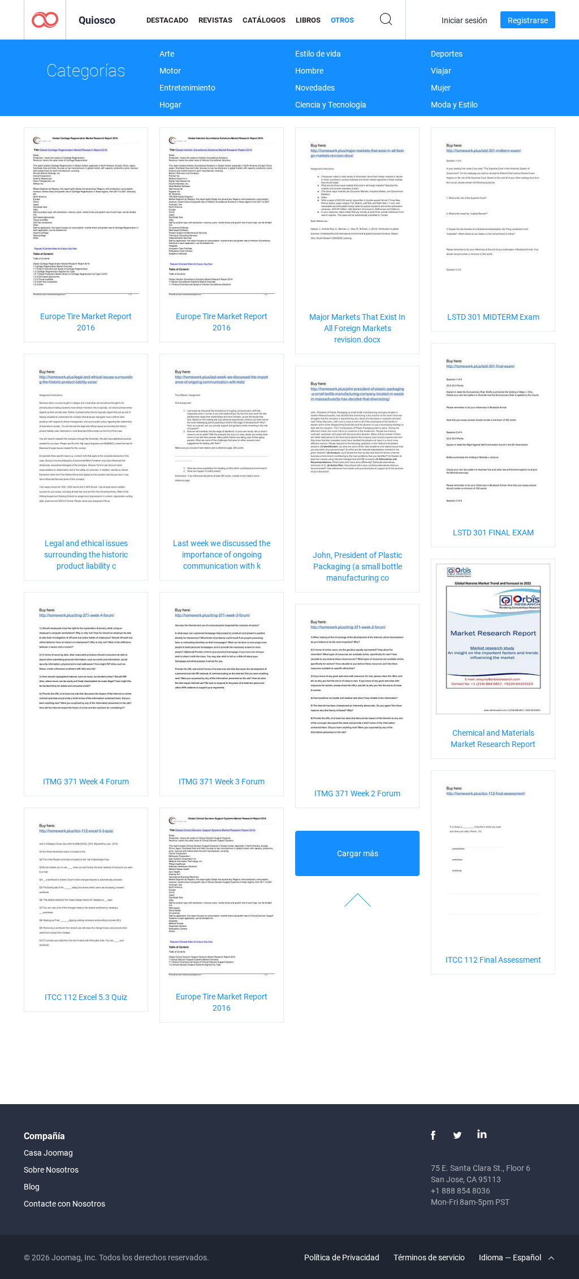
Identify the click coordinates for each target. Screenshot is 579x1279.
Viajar (441, 70)
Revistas (215, 20)
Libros (308, 20)
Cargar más (357, 853)
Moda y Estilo (454, 104)
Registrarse (528, 20)
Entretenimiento (187, 87)
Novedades (315, 87)
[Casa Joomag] (45, 19)
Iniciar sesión (464, 20)
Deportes (447, 53)
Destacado (167, 20)
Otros (342, 20)
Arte (166, 53)
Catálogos (264, 20)
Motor (170, 70)
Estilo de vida (318, 53)
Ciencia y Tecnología (330, 104)
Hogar (170, 104)
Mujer (441, 87)
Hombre (309, 70)
